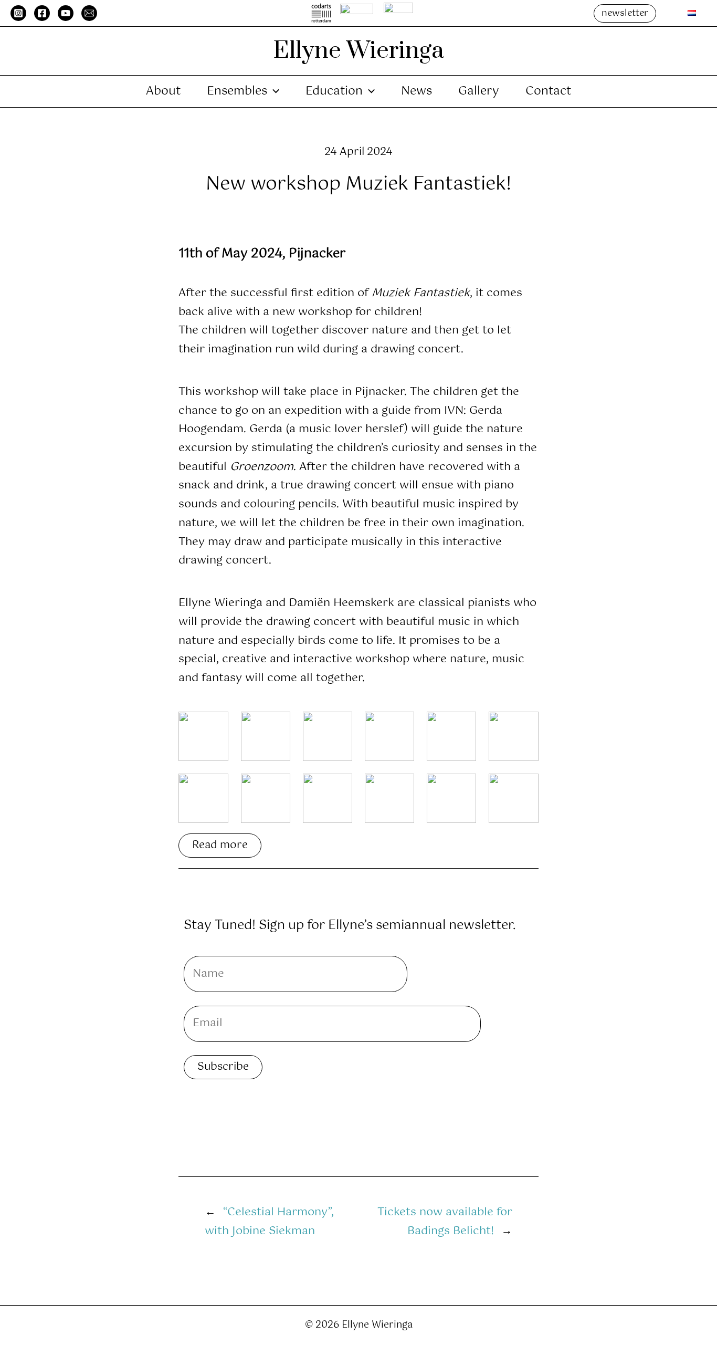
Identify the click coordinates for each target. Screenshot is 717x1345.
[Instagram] (18, 13)
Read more (220, 845)
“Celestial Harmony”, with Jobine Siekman (269, 1221)
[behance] (89, 13)
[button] (625, 13)
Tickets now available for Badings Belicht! (444, 1221)
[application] (273, 91)
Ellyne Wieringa (358, 51)
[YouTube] (65, 13)
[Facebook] (42, 13)
